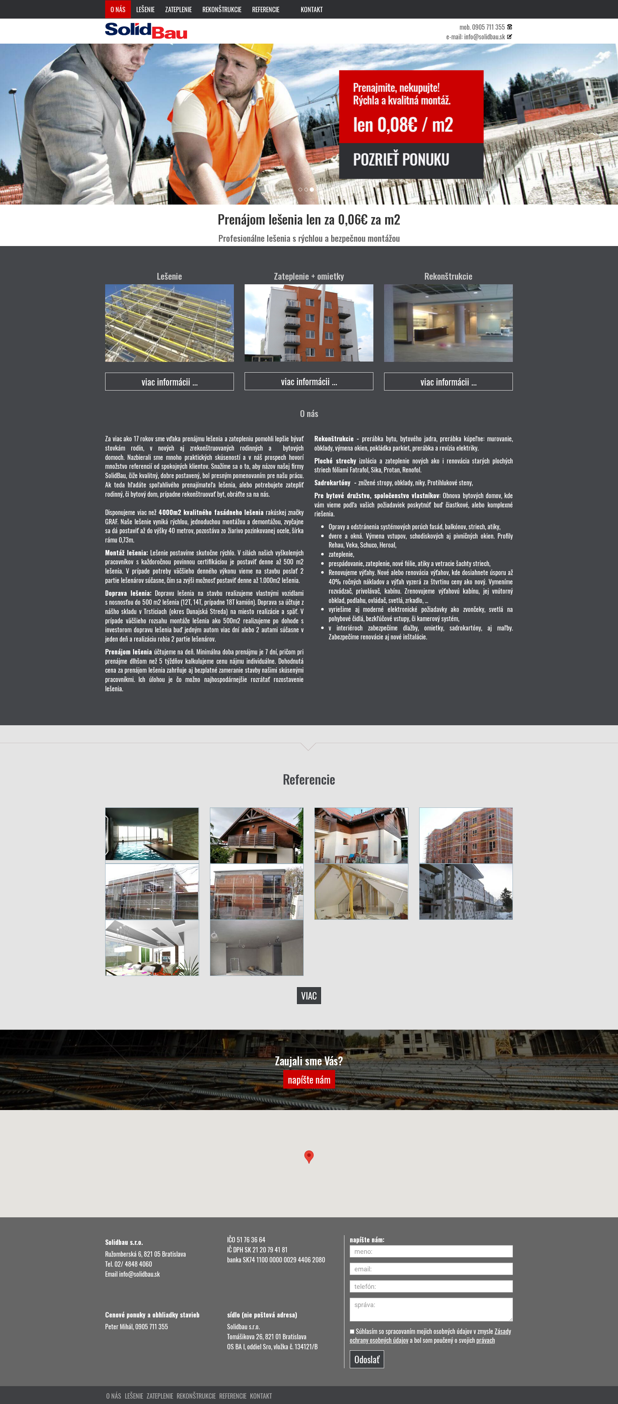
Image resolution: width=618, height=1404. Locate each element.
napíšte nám (309, 1079)
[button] (309, 1157)
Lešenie (145, 9)
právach (485, 1340)
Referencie (265, 9)
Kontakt (312, 9)
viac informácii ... (170, 381)
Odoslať (366, 1359)
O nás (118, 9)
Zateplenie (178, 9)
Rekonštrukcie (221, 9)
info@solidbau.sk (484, 36)
